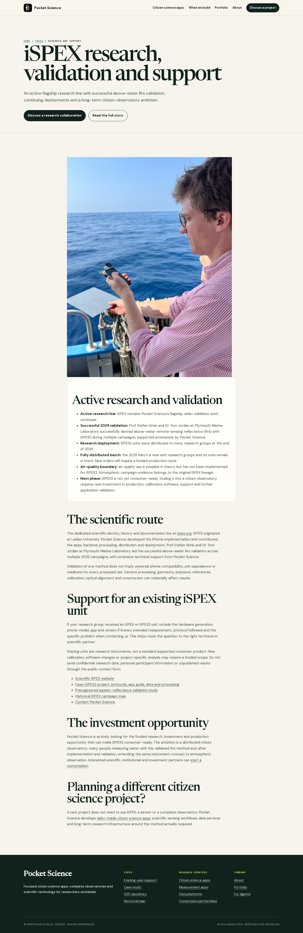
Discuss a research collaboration (55, 115)
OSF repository (135, 894)
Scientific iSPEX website (94, 678)
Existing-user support (140, 880)
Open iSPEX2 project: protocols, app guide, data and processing (127, 684)
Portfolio (221, 7)
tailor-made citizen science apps (123, 818)
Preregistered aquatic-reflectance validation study (116, 690)
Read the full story (108, 115)
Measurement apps (193, 887)
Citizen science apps (168, 7)
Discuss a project (263, 7)
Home (27, 40)
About (237, 7)
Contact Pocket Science (95, 702)
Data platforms (190, 894)
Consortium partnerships (198, 901)
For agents (242, 894)
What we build (199, 7)
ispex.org (184, 533)
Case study (132, 887)
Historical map (134, 901)
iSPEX (39, 40)
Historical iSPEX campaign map (100, 696)
